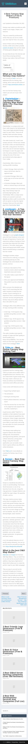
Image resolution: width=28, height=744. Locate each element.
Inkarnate (6, 555)
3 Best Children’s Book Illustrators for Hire (13, 719)
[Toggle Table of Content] (11, 70)
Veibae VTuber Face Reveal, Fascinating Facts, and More (14, 727)
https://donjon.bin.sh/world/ (14, 546)
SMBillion (8, 742)
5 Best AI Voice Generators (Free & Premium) (12, 651)
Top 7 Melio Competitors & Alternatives (12, 736)
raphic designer (19, 235)
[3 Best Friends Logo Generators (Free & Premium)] (14, 617)
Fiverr (14, 78)
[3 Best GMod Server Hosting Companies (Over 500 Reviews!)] (14, 663)
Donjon (9, 459)
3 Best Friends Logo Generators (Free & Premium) (13, 628)
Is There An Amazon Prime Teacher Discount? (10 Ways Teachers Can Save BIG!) (13, 732)
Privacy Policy (15, 742)
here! (18, 343)
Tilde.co (9, 347)
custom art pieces (8, 48)
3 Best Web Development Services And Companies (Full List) (13, 698)
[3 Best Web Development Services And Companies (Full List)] (14, 686)
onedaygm (10, 209)
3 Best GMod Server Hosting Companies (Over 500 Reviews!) (13, 674)
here (18, 205)
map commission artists (15, 84)
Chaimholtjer (12, 98)
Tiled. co (8, 451)
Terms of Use (22, 742)
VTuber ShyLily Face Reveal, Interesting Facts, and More (13, 723)
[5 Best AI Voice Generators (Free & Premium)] (14, 640)
